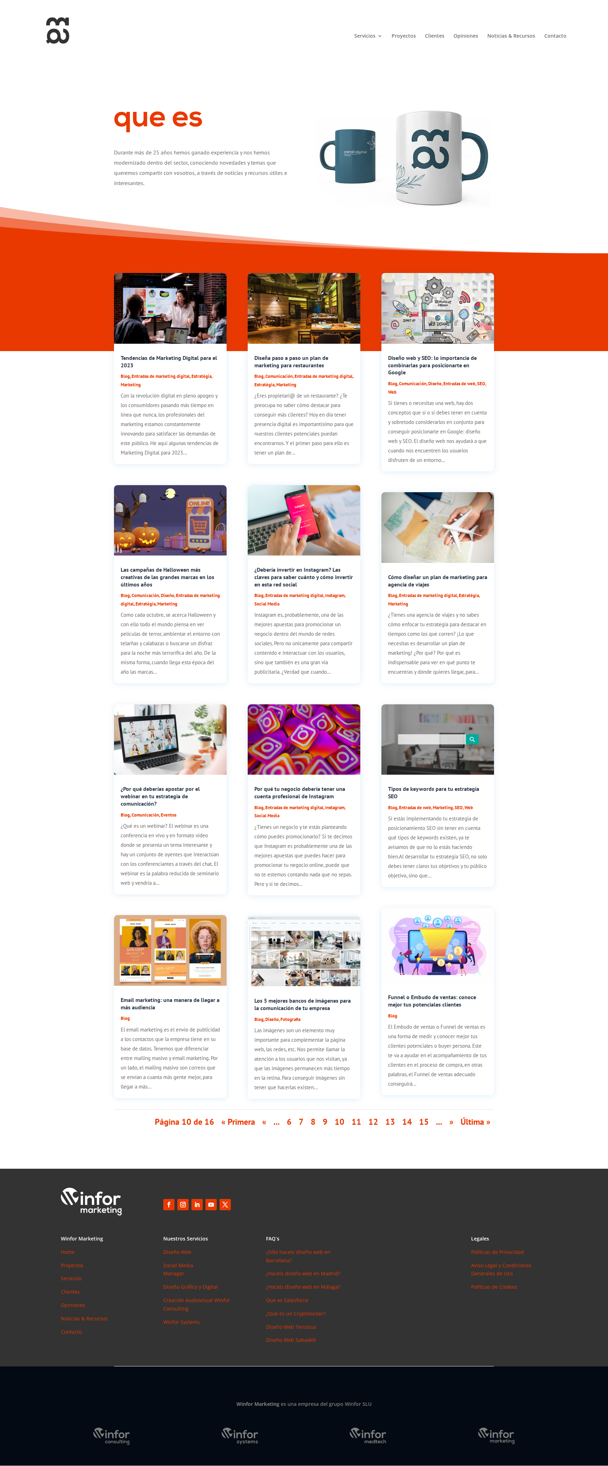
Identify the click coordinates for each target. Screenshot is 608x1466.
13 (390, 1121)
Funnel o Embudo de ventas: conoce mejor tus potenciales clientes (432, 1001)
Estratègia (201, 376)
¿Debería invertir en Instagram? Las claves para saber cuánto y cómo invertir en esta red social (303, 577)
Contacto (555, 36)
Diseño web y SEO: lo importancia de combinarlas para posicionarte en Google (432, 365)
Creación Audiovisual (188, 1300)
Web (392, 392)
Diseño (167, 595)
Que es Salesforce (287, 1300)
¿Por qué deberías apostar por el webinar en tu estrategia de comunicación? (160, 796)
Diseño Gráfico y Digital (190, 1286)
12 (373, 1121)
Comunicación (145, 595)
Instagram (334, 595)
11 (356, 1121)
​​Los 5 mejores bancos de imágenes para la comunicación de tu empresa (302, 1004)
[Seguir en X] (225, 1204)
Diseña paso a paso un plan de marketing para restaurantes (291, 361)
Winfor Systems (181, 1322)
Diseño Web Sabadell (291, 1340)
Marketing (131, 385)
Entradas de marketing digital (161, 376)
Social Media (266, 604)
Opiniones (466, 36)
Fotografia (290, 1019)
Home (68, 1252)
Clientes (434, 36)
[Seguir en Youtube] (211, 1204)
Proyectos (404, 36)
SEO (481, 384)
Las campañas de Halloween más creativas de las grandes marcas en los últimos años (167, 577)
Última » (475, 1121)
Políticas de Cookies (494, 1286)
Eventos (168, 815)
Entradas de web (459, 384)
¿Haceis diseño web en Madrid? (303, 1273)
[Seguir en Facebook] (169, 1204)
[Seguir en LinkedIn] (197, 1204)
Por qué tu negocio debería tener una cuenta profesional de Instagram (299, 792)
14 (407, 1121)
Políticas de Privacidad (497, 1252)
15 (424, 1121)
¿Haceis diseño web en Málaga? (303, 1286)
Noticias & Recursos (511, 36)
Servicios (364, 36)
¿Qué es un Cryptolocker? (295, 1313)
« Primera (238, 1121)
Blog (125, 376)
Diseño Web (177, 1252)
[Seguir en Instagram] (183, 1204)
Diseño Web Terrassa (291, 1327)
